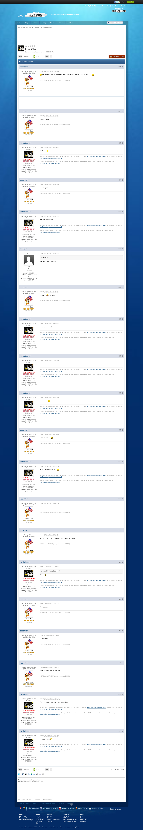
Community (37, 799)
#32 (120, 462)
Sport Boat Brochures (70, 819)
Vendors (70, 23)
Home (19, 23)
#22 (120, 111)
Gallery (44, 23)
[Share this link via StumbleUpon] (31, 774)
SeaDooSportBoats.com (24, 799)
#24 (120, 180)
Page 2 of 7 (27, 56)
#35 (120, 562)
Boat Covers (23, 816)
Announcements (47, 799)
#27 (120, 287)
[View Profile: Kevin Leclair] (29, 154)
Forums (35, 23)
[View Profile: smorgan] (29, 260)
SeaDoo (49, 821)
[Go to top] (71, 804)
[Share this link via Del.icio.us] (26, 774)
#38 (120, 662)
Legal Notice (60, 827)
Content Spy (35, 803)
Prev (20, 56)
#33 (120, 499)
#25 (120, 212)
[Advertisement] (71, 38)
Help (68, 803)
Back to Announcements (117, 769)
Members (67, 827)
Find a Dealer (115, 6)
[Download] (40, 774)
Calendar (44, 827)
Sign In (124, 1)
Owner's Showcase (53, 819)
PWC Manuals (67, 818)
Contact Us (61, 803)
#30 (120, 393)
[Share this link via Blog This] (43, 774)
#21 (120, 67)
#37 (120, 631)
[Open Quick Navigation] (78, 23)
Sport (37, 823)
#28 (120, 319)
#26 (120, 249)
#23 (120, 143)
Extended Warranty (25, 818)
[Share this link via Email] (34, 774)
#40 (120, 731)
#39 (120, 694)
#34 (120, 530)
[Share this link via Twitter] (19, 774)
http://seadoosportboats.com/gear (50, 163)
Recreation (39, 821)
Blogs (26, 23)
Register (130, 1)
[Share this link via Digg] (23, 774)
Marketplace (40, 818)
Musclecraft (40, 819)
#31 (120, 430)
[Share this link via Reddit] (28, 774)
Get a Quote (124, 6)
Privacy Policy (75, 827)
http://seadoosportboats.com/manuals (51, 158)
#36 (120, 599)
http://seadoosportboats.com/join (96, 156)
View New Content (24, 803)
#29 (120, 356)
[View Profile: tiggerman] (29, 80)
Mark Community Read (48, 803)
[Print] (37, 774)
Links (52, 23)
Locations (83, 818)
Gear (108, 6)
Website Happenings (26, 819)
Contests (50, 816)
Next (47, 56)
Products (83, 819)
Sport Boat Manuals (69, 821)
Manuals (60, 23)
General (49, 818)
